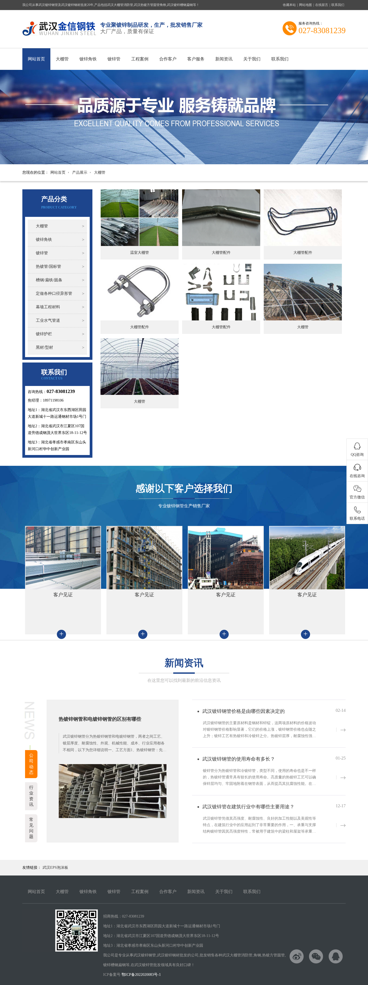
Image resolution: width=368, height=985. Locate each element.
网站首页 (36, 59)
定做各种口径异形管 (54, 293)
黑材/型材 (44, 347)
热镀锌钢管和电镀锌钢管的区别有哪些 (100, 719)
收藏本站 (289, 5)
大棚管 (62, 59)
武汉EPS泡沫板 (55, 868)
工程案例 (139, 59)
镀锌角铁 (88, 59)
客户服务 (195, 59)
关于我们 (252, 59)
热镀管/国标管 (48, 266)
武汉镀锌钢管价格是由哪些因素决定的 (243, 711)
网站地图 (305, 5)
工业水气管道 (48, 320)
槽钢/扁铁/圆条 (49, 280)
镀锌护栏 (44, 334)
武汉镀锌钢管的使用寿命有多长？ (238, 759)
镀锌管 (113, 59)
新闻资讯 (223, 59)
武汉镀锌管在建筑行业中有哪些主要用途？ (248, 806)
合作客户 (167, 59)
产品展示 (79, 172)
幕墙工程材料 (48, 307)
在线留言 (321, 5)
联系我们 (337, 5)
